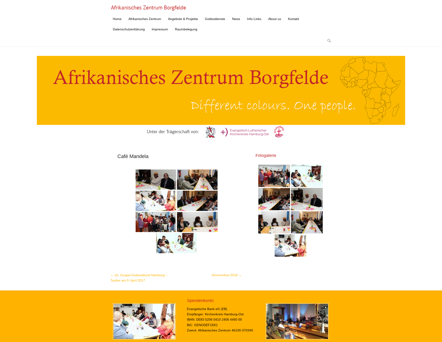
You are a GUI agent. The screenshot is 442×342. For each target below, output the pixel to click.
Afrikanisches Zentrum (144, 19)
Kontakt (293, 19)
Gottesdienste (215, 19)
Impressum (160, 29)
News (236, 19)
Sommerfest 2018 (227, 275)
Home (117, 19)
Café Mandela (132, 156)
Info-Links (254, 19)
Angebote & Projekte (183, 19)
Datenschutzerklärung (129, 29)
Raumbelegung (186, 29)
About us (274, 19)
